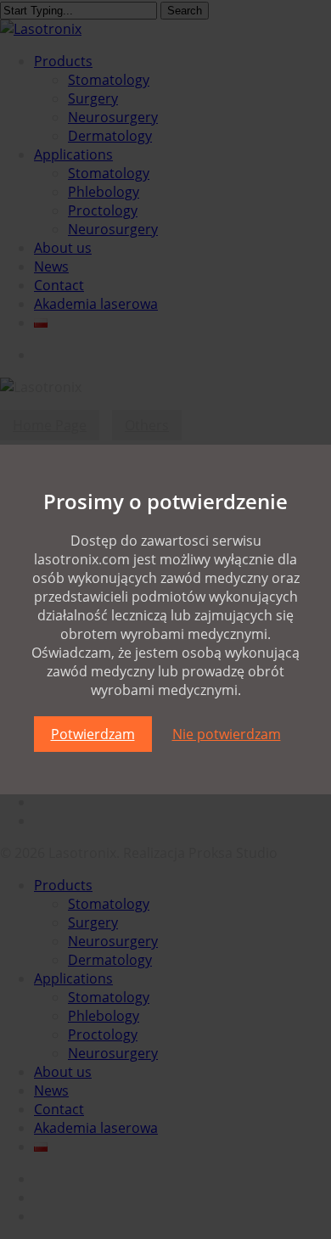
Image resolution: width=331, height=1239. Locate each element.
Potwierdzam (93, 734)
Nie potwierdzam (226, 734)
